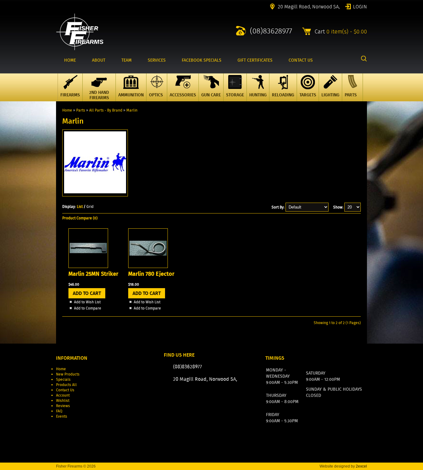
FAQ (59, 411)
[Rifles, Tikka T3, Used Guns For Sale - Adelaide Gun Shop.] (79, 48)
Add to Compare (87, 308)
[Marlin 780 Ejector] (148, 266)
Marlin (131, 110)
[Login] (220, 398)
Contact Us (65, 390)
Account (63, 395)
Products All (66, 384)
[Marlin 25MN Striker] (88, 266)
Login (360, 6)
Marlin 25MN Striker (93, 274)
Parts (80, 110)
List (80, 206)
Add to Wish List (87, 302)
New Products (68, 374)
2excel (361, 466)
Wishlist (62, 400)
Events (61, 416)
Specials (63, 379)
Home (67, 110)
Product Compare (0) (80, 218)
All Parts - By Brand (105, 110)
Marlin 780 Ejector (151, 274)
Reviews (63, 405)
